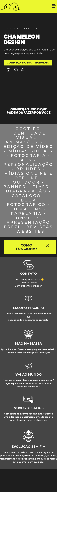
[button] (28, 62)
